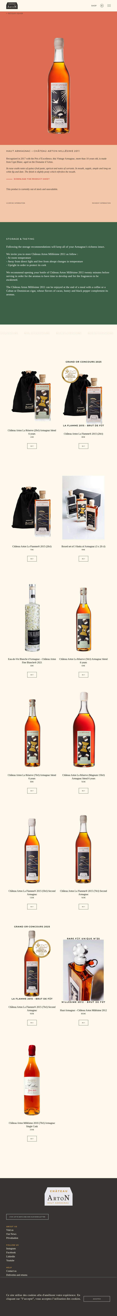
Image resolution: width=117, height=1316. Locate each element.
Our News (11, 1234)
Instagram (11, 1248)
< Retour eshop (14, 14)
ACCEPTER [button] (97, 1299)
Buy (32, 446)
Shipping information (15, 203)
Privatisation (12, 1238)
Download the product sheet (32, 179)
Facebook (11, 1252)
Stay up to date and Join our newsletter (27, 1217)
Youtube (10, 1260)
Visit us (9, 1230)
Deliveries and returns (16, 1275)
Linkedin (10, 1256)
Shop (94, 6)
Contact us (11, 1271)
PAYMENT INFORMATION (101, 203)
